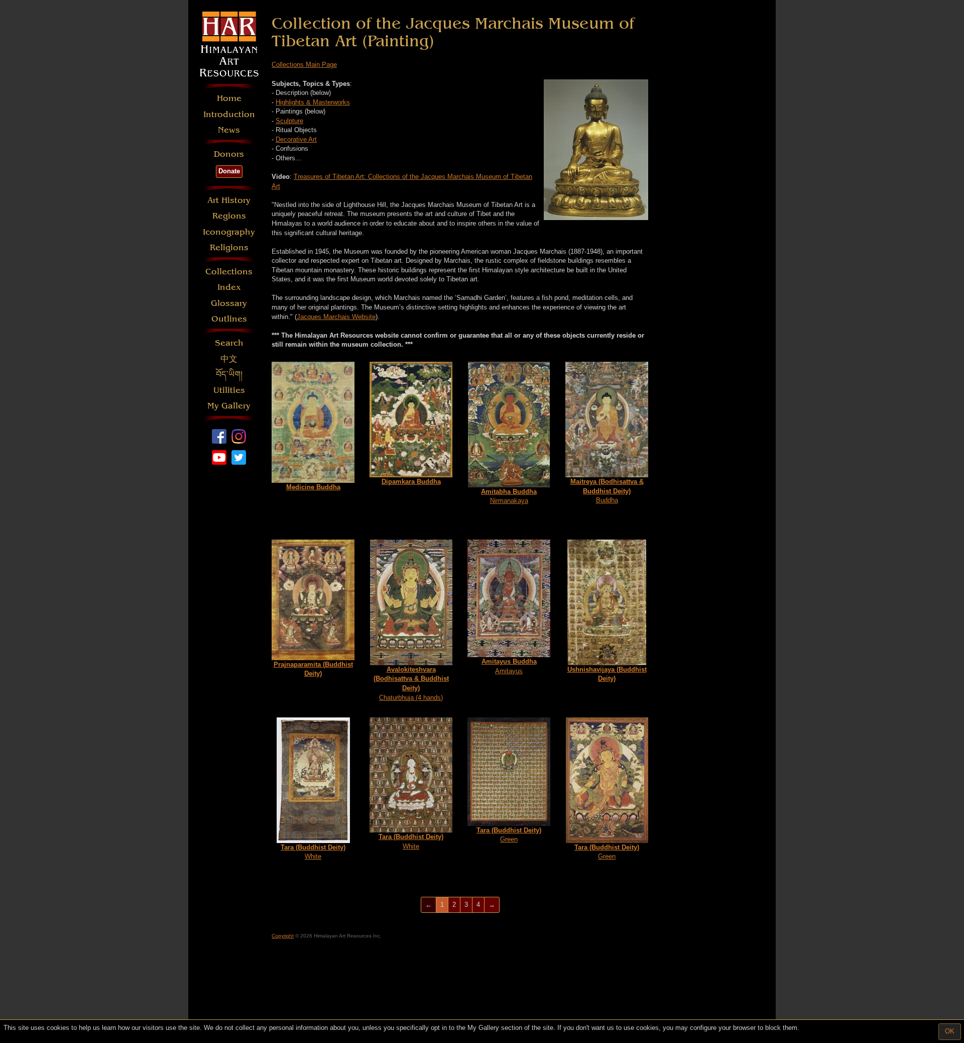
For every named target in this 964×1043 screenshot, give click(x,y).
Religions (229, 247)
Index (229, 287)
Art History (229, 200)
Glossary (229, 303)
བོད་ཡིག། (229, 374)
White (313, 852)
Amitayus (509, 666)
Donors (229, 154)
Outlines (229, 319)
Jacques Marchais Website (336, 317)
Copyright (283, 935)
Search (229, 343)
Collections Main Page (304, 64)
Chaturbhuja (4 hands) (411, 683)
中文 (228, 359)
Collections (229, 271)
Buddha (607, 491)
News (229, 130)
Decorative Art (296, 139)
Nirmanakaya (509, 496)
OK (949, 1031)
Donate (229, 171)
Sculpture (289, 121)
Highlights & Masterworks (313, 102)
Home (229, 98)
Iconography (229, 232)
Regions (229, 216)
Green (508, 835)
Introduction (229, 114)
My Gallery (229, 405)
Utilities (229, 390)
